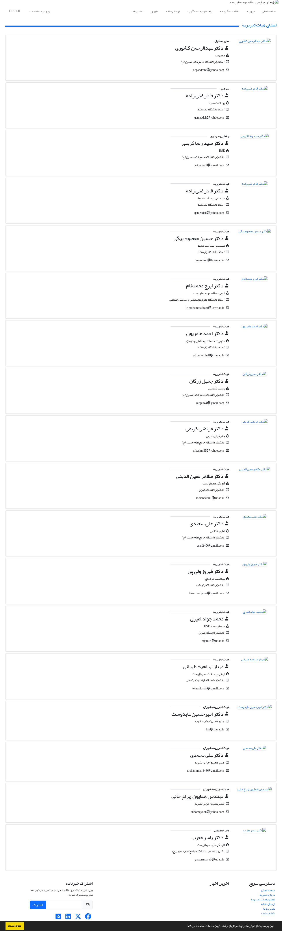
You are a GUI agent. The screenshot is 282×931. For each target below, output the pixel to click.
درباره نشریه (267, 895)
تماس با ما (137, 11)
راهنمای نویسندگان (200, 11)
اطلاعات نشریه (230, 11)
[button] (185, 926)
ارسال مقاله (173, 11)
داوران (154, 11)
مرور (252, 11)
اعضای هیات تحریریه (263, 899)
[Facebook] (88, 918)
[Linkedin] (68, 918)
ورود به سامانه (41, 11)
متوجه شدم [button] (14, 925)
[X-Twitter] (78, 918)
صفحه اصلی (269, 11)
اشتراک (38, 904)
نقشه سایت (268, 913)
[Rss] (58, 918)
